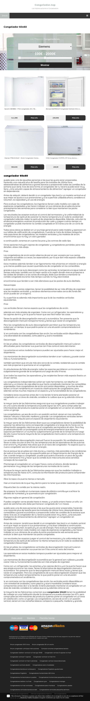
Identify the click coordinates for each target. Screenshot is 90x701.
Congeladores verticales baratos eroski (23, 689)
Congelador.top (45, 5)
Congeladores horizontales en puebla (23, 677)
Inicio (5, 15)
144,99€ (14, 118)
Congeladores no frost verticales (21, 685)
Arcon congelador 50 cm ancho (43, 644)
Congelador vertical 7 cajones (20, 657)
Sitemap (31, 618)
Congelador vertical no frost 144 (44, 657)
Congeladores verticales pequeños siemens (54, 689)
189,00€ (14, 167)
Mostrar (45, 65)
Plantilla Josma (47, 618)
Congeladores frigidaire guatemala (50, 669)
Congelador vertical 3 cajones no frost (58, 653)
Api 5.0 (56, 636)
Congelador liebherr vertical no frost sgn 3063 (26, 653)
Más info (34, 118)
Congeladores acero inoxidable (43, 665)
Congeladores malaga (57, 681)
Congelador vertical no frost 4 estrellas (23, 661)
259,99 (55, 167)
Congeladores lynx (40, 681)
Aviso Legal (16, 618)
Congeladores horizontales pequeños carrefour (55, 677)
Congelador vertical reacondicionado (53, 661)
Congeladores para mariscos (45, 685)
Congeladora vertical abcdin (20, 665)
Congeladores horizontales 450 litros (42, 673)
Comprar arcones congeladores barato (54, 648)
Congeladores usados (64, 685)
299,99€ (56, 118)
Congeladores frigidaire (18, 673)
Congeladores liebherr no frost (20, 681)
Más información (16, 696)
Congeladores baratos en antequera (23, 669)
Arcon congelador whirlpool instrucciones (24, 648)
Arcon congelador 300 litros (20, 644)
